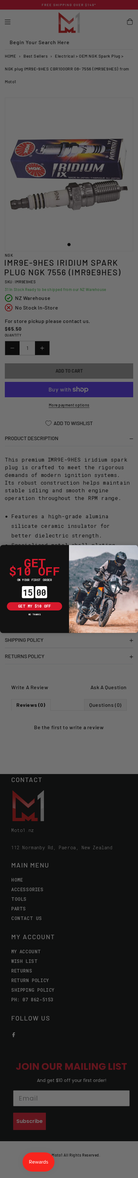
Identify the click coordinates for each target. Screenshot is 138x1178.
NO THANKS (35, 614)
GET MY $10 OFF (34, 606)
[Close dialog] (4, 549)
